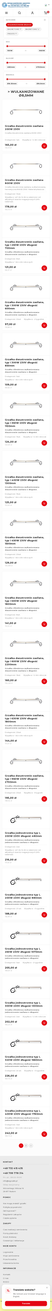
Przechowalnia (10, 1259)
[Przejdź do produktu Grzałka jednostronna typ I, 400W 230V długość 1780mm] (26, 1095)
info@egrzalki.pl (10, 1181)
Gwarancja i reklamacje (13, 1241)
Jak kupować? (9, 1211)
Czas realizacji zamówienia (15, 1230)
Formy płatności (10, 1233)
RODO (6, 1282)
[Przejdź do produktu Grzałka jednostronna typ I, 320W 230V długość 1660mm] (26, 1041)
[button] (6, 13)
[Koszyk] (45, 13)
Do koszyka (44, 146)
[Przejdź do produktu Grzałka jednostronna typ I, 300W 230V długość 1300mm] (26, 987)
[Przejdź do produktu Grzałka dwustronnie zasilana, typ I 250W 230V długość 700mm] (26, 226)
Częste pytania (9, 1218)
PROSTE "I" (12, 34)
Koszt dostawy (9, 1237)
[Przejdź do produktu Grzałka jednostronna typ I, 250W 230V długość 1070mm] (26, 933)
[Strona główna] (16, 5)
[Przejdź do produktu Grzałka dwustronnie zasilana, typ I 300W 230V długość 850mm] (26, 344)
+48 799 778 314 (13, 1173)
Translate (26, 1303)
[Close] (47, 1287)
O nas (5, 1278)
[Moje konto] (32, 13)
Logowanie (8, 1252)
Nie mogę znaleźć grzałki (14, 1203)
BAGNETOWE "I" (14, 29)
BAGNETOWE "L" (32, 29)
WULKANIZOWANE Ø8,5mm (19, 25)
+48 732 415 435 (13, 1168)
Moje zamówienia (11, 1256)
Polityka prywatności (12, 1207)
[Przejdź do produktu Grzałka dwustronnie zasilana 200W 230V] (26, 110)
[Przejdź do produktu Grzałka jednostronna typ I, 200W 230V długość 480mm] (26, 817)
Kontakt (6, 1274)
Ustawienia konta (11, 1263)
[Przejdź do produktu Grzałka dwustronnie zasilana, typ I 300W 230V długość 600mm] (26, 287)
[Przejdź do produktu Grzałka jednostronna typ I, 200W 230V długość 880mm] (26, 879)
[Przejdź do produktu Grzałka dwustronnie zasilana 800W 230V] (26, 164)
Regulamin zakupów (12, 1214)
